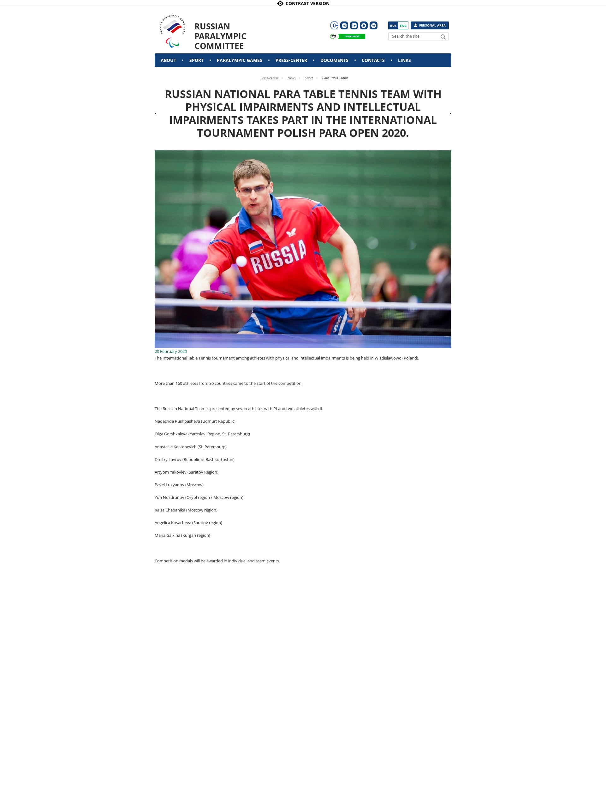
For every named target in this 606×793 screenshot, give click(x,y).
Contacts (373, 60)
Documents (334, 60)
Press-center (291, 60)
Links (404, 60)
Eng (403, 25)
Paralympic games (239, 60)
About (168, 60)
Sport (196, 60)
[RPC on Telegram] (373, 25)
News (292, 78)
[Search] (443, 36)
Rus (393, 25)
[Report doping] (346, 36)
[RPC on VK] (344, 25)
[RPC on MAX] (364, 25)
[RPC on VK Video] (354, 25)
